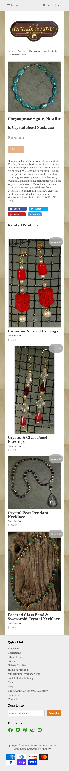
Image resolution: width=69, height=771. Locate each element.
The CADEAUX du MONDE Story (28, 690)
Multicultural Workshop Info (24, 673)
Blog (10, 686)
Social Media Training (20, 678)
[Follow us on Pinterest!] (26, 731)
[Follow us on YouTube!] (40, 731)
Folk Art (12, 661)
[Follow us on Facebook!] (11, 731)
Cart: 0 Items (54, 5)
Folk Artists (14, 695)
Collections (14, 652)
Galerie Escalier (17, 665)
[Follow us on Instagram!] (33, 731)
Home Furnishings (18, 669)
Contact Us (14, 699)
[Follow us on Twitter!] (18, 731)
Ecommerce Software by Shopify (32, 748)
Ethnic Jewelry (16, 657)
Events (11, 682)
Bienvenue (14, 648)
